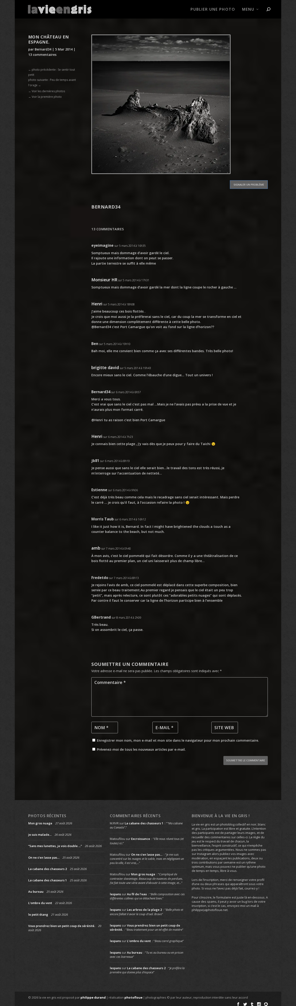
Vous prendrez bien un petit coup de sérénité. (61, 926)
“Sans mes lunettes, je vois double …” (55, 846)
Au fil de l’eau (137, 894)
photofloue (133, 997)
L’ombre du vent (40, 903)
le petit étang (38, 914)
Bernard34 (43, 49)
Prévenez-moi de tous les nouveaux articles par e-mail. (141, 749)
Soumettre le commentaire (245, 760)
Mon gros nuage (40, 823)
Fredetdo (99, 577)
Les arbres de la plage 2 (144, 910)
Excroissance (140, 839)
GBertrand (101, 617)
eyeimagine (102, 245)
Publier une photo (213, 9)
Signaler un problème (249, 184)
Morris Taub (102, 519)
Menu (248, 9)
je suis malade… (40, 834)
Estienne (99, 489)
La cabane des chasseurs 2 (47, 869)
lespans (115, 894)
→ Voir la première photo (45, 97)
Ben (94, 343)
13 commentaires (42, 54)
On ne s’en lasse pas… (43, 857)
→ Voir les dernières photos (46, 91)
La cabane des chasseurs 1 (47, 880)
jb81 (95, 460)
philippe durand (93, 997)
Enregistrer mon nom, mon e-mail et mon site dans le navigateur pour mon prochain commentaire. (178, 740)
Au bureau (35, 891)
